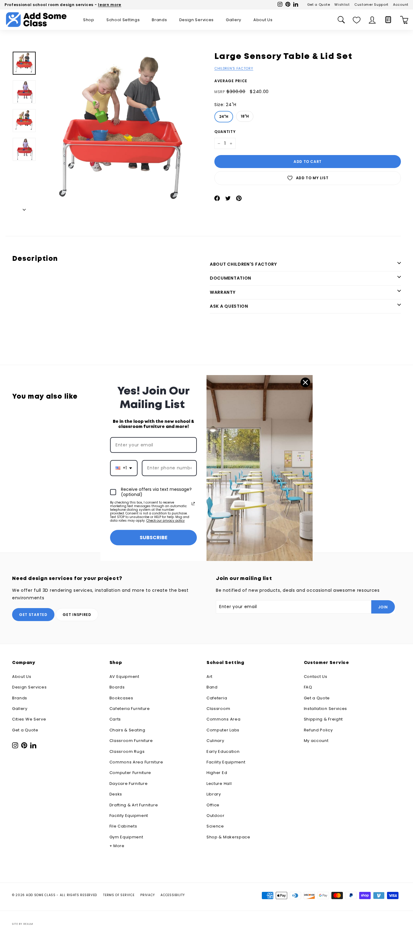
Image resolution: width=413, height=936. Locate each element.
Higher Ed (217, 773)
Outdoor (216, 815)
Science (215, 826)
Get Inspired (77, 614)
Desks (115, 794)
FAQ (308, 687)
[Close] (305, 382)
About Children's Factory (243, 264)
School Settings (123, 20)
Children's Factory (233, 68)
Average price (230, 80)
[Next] (24, 208)
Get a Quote (318, 4)
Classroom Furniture (131, 740)
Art (210, 676)
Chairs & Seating (127, 730)
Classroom (218, 708)
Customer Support (371, 4)
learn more (109, 4)
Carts (115, 719)
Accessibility (172, 895)
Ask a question (229, 306)
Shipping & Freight (323, 719)
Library (214, 794)
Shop (88, 20)
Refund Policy (318, 730)
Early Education (223, 751)
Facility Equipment (128, 815)
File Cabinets (123, 826)
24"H (224, 115)
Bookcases (121, 698)
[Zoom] (122, 132)
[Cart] (404, 20)
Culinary (215, 740)
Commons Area (223, 719)
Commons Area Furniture (136, 762)
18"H (244, 115)
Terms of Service (118, 895)
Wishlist (342, 4)
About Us (263, 20)
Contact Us (315, 676)
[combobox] (124, 468)
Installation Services (325, 708)
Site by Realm (22, 924)
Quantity (225, 131)
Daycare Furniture (128, 783)
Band (212, 687)
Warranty (223, 292)
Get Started (33, 614)
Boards (117, 687)
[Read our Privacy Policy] (193, 503)
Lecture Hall (219, 783)
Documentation (230, 278)
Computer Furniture (130, 773)
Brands (159, 20)
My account (316, 740)
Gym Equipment (126, 837)
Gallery (233, 20)
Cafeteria (217, 698)
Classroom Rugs (127, 751)
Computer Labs (223, 730)
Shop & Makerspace (228, 837)
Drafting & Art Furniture (133, 805)
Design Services (196, 20)
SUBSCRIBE (153, 537)
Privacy (147, 895)
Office (213, 805)
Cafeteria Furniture (129, 708)
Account (400, 4)
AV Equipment (124, 676)
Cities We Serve (29, 719)
